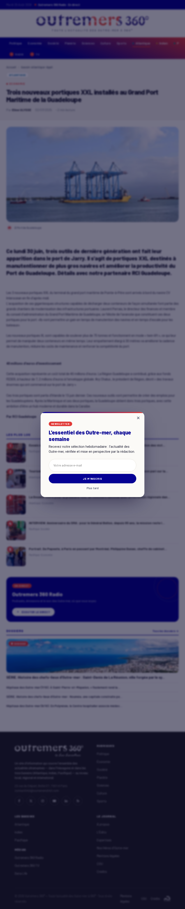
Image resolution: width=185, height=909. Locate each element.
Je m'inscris (92, 478)
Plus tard (93, 488)
